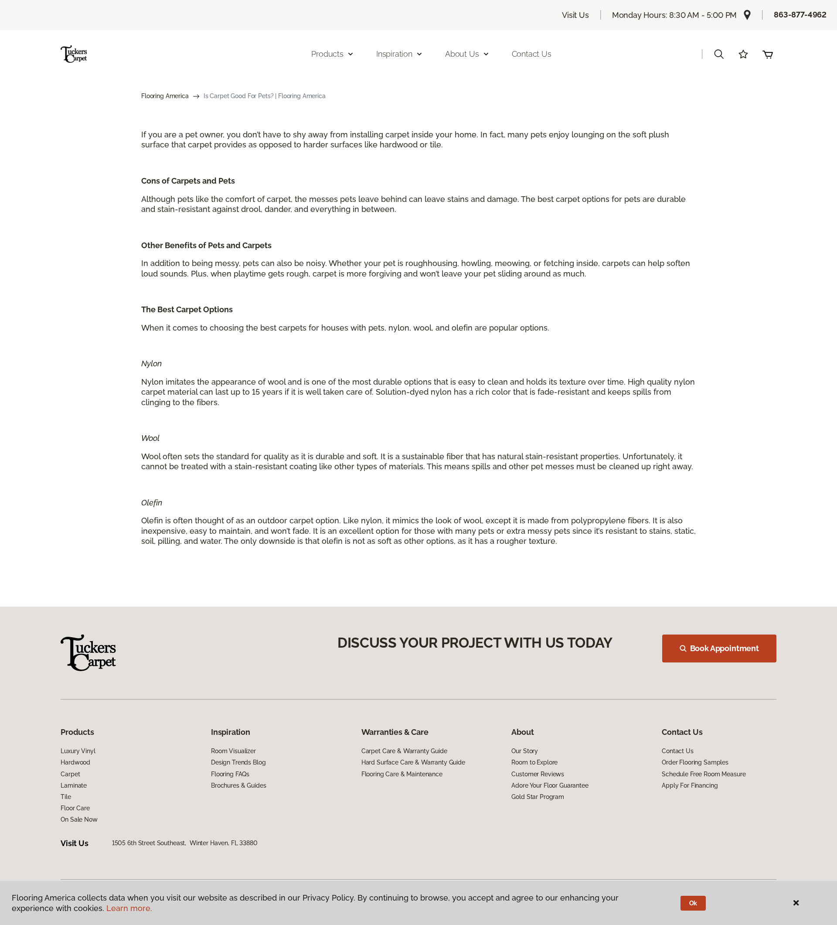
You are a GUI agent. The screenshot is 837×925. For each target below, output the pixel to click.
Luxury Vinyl (78, 751)
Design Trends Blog (238, 762)
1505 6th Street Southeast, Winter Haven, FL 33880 (185, 843)
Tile (66, 796)
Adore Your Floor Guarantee (549, 785)
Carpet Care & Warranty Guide (404, 751)
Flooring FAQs (230, 774)
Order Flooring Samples (695, 762)
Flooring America (165, 95)
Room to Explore (534, 762)
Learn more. (129, 908)
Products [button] (327, 53)
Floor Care (75, 808)
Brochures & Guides (238, 785)
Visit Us (575, 15)
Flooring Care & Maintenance (401, 774)
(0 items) (767, 54)
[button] (719, 54)
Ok (693, 903)
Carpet (70, 774)
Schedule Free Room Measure (703, 774)
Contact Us (531, 53)
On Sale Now (79, 819)
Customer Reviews (537, 774)
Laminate (74, 785)
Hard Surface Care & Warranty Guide (413, 762)
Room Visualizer (233, 751)
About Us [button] (462, 53)
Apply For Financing (690, 785)
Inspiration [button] (394, 53)
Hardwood (75, 762)
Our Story (524, 751)
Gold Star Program (537, 796)
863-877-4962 (800, 14)
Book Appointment (724, 648)
